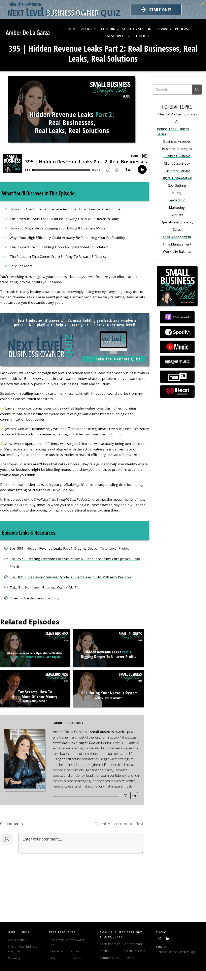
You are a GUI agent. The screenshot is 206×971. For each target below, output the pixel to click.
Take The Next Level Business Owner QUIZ (43, 587)
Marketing (177, 207)
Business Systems (176, 156)
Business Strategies (177, 149)
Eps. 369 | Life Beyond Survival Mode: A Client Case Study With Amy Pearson (70, 577)
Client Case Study (177, 163)
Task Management (177, 237)
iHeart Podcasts (134, 951)
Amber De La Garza (68, 731)
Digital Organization (177, 178)
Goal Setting (177, 185)
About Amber (17, 940)
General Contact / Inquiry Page (176, 952)
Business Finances (177, 141)
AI (176, 121)
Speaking (14, 958)
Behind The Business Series (173, 131)
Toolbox (76, 958)
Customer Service (177, 171)
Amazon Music (133, 944)
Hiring (177, 193)
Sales (177, 229)
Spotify (104, 951)
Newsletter (56, 951)
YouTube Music (109, 958)
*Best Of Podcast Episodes (177, 114)
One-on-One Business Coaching (34, 598)
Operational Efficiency (177, 222)
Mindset (177, 215)
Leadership (176, 200)
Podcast (76, 951)
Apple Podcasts (110, 944)
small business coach (107, 731)
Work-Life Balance (177, 251)
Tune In (129, 958)
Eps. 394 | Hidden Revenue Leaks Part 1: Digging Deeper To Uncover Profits (69, 548)
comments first (128, 823)
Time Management (177, 244)
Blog (52, 958)
